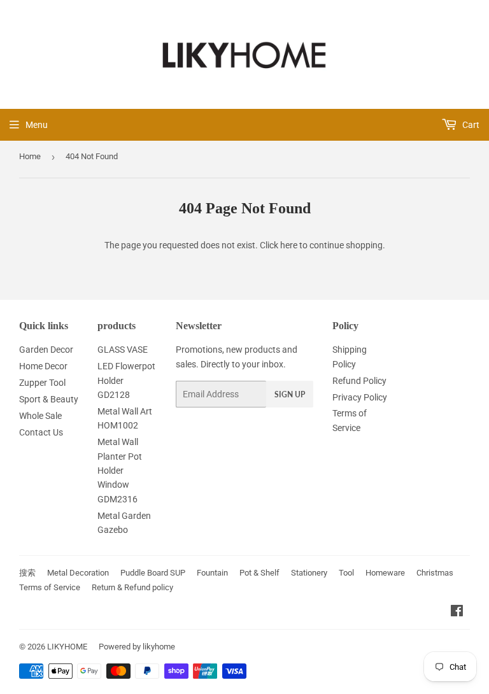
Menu (36, 125)
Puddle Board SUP (152, 572)
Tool (346, 572)
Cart (469, 125)
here (288, 245)
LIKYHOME (67, 646)
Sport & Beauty (48, 399)
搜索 (27, 572)
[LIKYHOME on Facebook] (457, 612)
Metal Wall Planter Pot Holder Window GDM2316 (119, 470)
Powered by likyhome (137, 646)
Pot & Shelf (259, 572)
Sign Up (289, 394)
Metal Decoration (78, 572)
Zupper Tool (42, 383)
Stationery (309, 572)
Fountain (212, 572)
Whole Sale (40, 416)
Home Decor (43, 366)
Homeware (385, 572)
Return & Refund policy (132, 587)
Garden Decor (46, 349)
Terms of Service (49, 587)
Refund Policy (359, 381)
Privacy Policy (359, 397)
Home (30, 156)
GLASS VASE (122, 349)
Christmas (434, 572)
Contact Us (41, 432)
